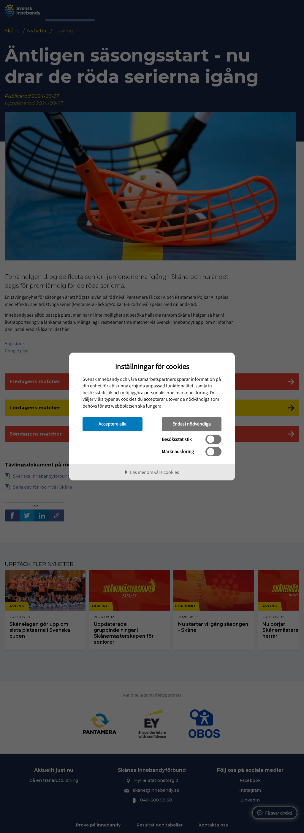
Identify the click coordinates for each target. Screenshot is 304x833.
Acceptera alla (112, 423)
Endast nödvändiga (191, 423)
